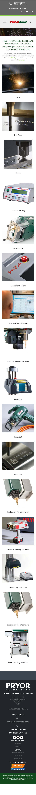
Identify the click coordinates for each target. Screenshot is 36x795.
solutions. (22, 60)
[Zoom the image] (18, 65)
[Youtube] (27, 11)
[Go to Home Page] (2, 32)
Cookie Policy (18, 755)
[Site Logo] (18, 22)
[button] (30, 22)
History (18, 746)
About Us (18, 743)
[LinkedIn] (32, 11)
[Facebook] (22, 11)
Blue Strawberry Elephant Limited (22, 779)
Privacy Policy (18, 758)
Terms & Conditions (18, 752)
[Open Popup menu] (4, 21)
